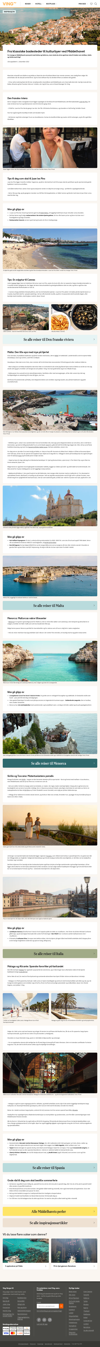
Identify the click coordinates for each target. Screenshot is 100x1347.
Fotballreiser (73, 1322)
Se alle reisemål (88, 1330)
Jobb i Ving (6, 1304)
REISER (28, 4)
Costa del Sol (23, 972)
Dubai (85, 1317)
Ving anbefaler (73, 1316)
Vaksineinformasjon (24, 1311)
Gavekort (72, 1310)
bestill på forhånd (50, 542)
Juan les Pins (83, 102)
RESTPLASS (50, 4)
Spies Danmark (48, 1344)
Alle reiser (72, 1295)
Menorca (11, 622)
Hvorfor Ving (7, 1311)
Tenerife (86, 1295)
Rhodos (86, 1304)
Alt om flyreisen (74, 1298)
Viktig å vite (21, 1304)
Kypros (85, 1308)
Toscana (49, 856)
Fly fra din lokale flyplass (74, 1302)
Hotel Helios (44, 213)
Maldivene (86, 1314)
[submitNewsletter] (61, 1306)
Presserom (6, 1307)
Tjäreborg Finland (58, 1344)
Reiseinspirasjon (74, 1319)
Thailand (86, 1311)
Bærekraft (6, 1301)
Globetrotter (67, 1344)
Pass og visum (22, 1307)
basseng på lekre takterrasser (38, 447)
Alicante (75, 1110)
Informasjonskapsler (23, 1344)
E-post (39, 1302)
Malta (56, 356)
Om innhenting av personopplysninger (49, 1311)
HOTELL (38, 4)
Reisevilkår (21, 1301)
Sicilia (23, 779)
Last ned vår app (42, 1324)
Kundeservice (21, 1298)
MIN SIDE (82, 4)
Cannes (13, 283)
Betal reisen (73, 1291)
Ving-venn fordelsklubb (73, 1333)
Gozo (20, 456)
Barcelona (86, 1327)
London (86, 1324)
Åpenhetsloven (22, 1314)
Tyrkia (85, 1301)
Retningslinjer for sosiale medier (8, 1315)
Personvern (33, 1344)
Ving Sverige (40, 1344)
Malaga (21, 970)
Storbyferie (72, 1326)
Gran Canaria (87, 1291)
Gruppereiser (73, 1329)
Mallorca (86, 1298)
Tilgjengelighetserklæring (23, 1318)
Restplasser (72, 1306)
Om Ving (5, 1298)
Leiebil (71, 1313)
